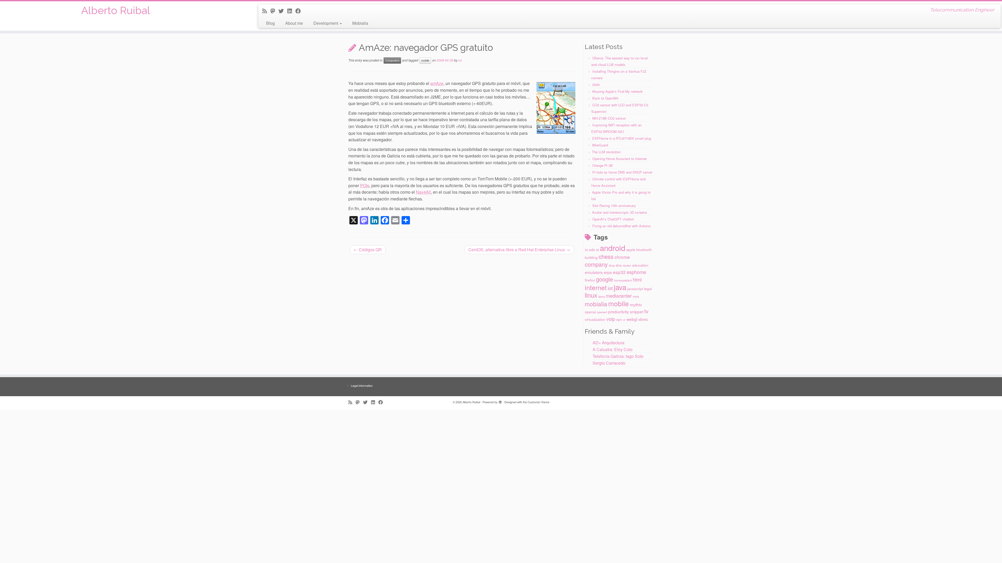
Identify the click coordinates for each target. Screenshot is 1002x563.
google (604, 279)
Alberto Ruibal (115, 10)
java (620, 287)
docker (627, 265)
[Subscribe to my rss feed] (266, 11)
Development (326, 23)
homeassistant (623, 280)
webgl (632, 319)
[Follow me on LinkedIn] (291, 11)
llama (601, 296)
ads (592, 249)
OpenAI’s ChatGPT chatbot (613, 219)
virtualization (595, 319)
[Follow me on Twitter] (282, 11)
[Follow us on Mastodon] (274, 11)
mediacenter (619, 295)
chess (606, 256)
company (596, 264)
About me (294, 23)
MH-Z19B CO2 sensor (609, 118)
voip (610, 318)
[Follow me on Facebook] (299, 11)
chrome (622, 257)
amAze (436, 83)
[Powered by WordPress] (500, 401)
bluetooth (644, 249)
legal (648, 288)
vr (624, 320)
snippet (636, 311)
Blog (270, 23)
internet (596, 287)
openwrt (602, 312)
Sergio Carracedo (609, 363)
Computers (392, 60)
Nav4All (423, 192)
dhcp (612, 265)
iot (610, 288)
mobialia (596, 303)
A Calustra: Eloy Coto (613, 349)
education (640, 265)
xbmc (643, 319)
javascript (635, 288)
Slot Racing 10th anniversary (614, 205)
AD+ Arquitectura (608, 343)
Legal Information (362, 385)
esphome (636, 271)
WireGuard (600, 145)
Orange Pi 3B (602, 165)
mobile (425, 60)
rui (460, 60)
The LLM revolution (606, 151)
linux (591, 295)
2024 (596, 84)
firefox (590, 280)
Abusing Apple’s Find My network (617, 91)
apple (630, 249)
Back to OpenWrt (605, 98)
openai (590, 311)
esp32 (619, 272)
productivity (618, 311)
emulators (594, 272)
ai (597, 249)
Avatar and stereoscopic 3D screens (619, 212)
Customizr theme (538, 402)
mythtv (636, 304)
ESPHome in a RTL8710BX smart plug (621, 138)
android (612, 247)
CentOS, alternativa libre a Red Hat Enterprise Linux (519, 250)
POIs (364, 185)
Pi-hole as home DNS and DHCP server (622, 172)
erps (608, 272)
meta (636, 296)
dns (619, 265)
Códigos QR (368, 250)
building (591, 257)
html (637, 279)
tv (646, 311)
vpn (619, 319)
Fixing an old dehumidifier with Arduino (621, 225)
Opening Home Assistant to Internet (619, 158)
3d (586, 250)
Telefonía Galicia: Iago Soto (618, 356)
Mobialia (360, 23)
